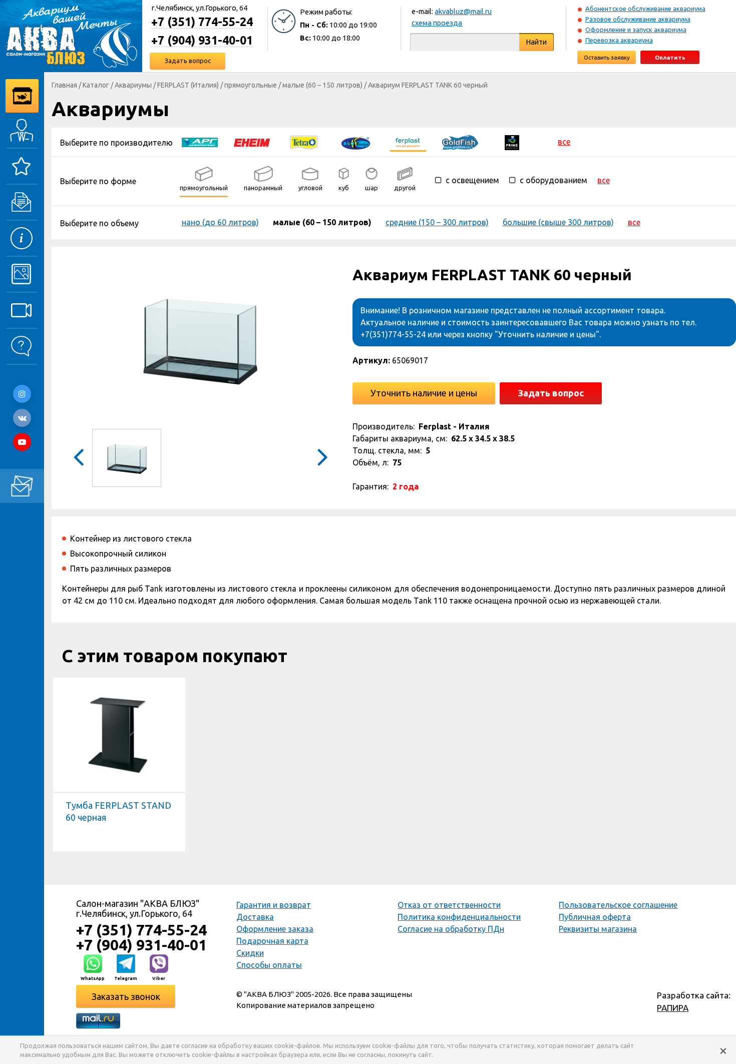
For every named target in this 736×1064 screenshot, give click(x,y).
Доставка (255, 916)
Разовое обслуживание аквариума (637, 19)
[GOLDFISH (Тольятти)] (460, 141)
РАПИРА (672, 1007)
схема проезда (437, 23)
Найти (536, 42)
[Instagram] (22, 394)
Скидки (250, 952)
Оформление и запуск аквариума (635, 29)
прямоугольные (250, 85)
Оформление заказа (274, 928)
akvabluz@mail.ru (463, 11)
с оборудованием (552, 180)
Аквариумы (133, 85)
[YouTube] (22, 442)
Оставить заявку (607, 57)
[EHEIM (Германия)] (252, 141)
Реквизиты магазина (598, 928)
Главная (64, 85)
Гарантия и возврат (273, 904)
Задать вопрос (188, 60)
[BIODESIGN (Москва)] (356, 141)
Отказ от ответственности (449, 904)
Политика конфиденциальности (459, 916)
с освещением (471, 180)
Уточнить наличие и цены (424, 393)
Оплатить (670, 57)
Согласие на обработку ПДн (451, 928)
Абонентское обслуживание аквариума (645, 8)
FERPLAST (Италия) (188, 85)
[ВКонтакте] (22, 418)
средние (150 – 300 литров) (437, 222)
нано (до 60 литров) (220, 222)
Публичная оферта (595, 916)
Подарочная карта (272, 940)
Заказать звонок (126, 996)
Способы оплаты (269, 964)
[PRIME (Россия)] (512, 141)
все (564, 141)
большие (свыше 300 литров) (558, 222)
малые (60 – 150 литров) (322, 85)
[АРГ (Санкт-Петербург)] (200, 141)
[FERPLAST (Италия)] (408, 141)
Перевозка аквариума (619, 40)
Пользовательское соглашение (618, 904)
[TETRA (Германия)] (304, 141)
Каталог (96, 85)
